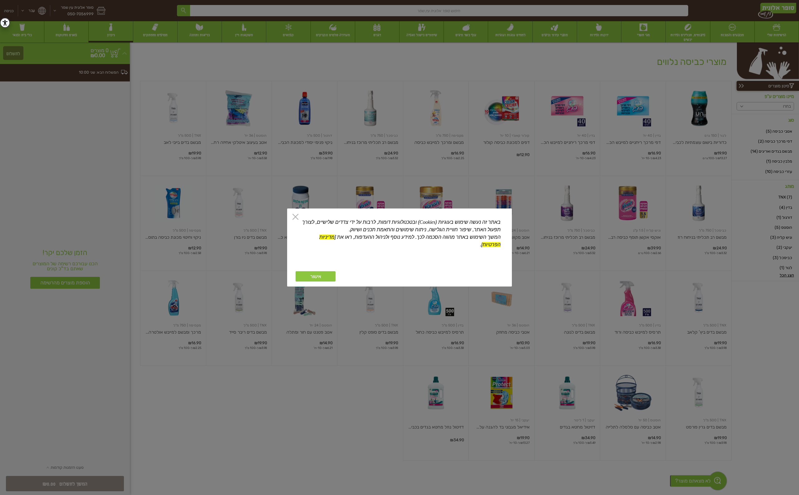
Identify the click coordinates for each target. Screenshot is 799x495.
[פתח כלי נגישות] (5, 23)
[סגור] (295, 217)
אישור (315, 276)
